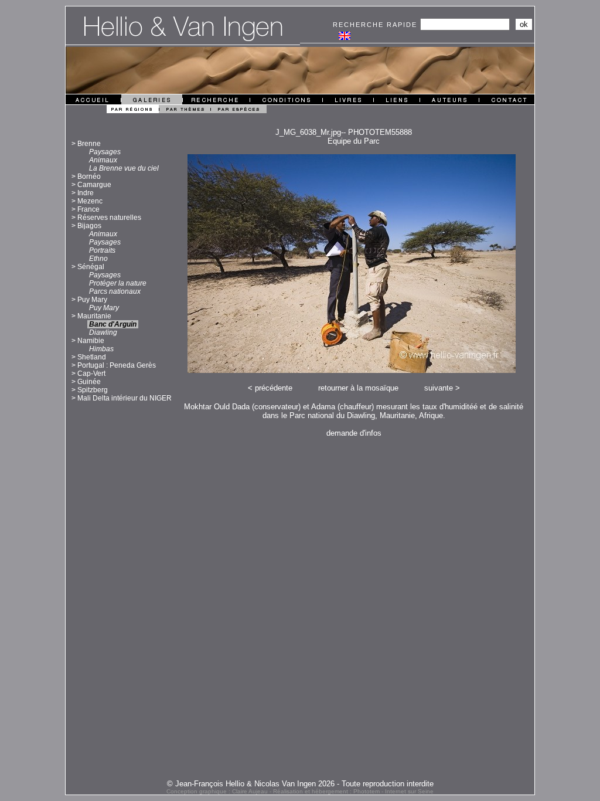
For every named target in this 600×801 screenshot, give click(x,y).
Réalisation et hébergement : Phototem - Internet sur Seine (353, 791)
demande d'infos (353, 433)
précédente (273, 387)
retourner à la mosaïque (358, 387)
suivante (438, 387)
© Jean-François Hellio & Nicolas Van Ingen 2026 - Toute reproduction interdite (300, 783)
